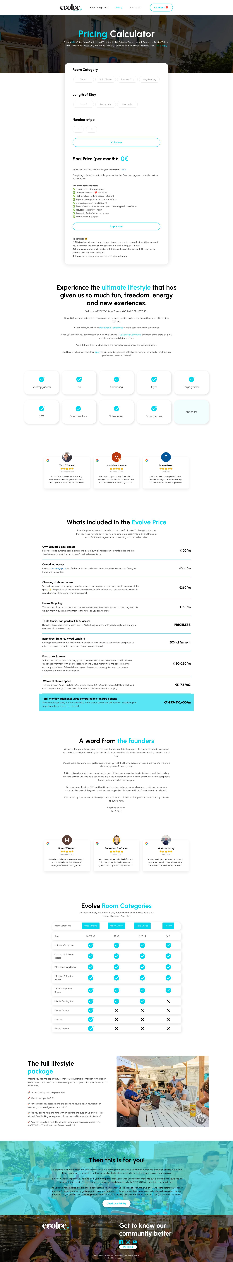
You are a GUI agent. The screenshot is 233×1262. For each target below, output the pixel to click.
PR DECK (128, 1247)
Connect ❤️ (161, 7)
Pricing (119, 7)
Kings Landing (90, 925)
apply (98, 352)
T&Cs (123, 169)
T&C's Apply (161, 45)
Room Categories (98, 7)
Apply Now (116, 226)
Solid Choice (142, 925)
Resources (135, 7)
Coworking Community (130, 334)
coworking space (58, 568)
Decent (168, 925)
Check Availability (116, 1203)
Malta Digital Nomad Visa (111, 327)
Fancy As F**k (116, 925)
